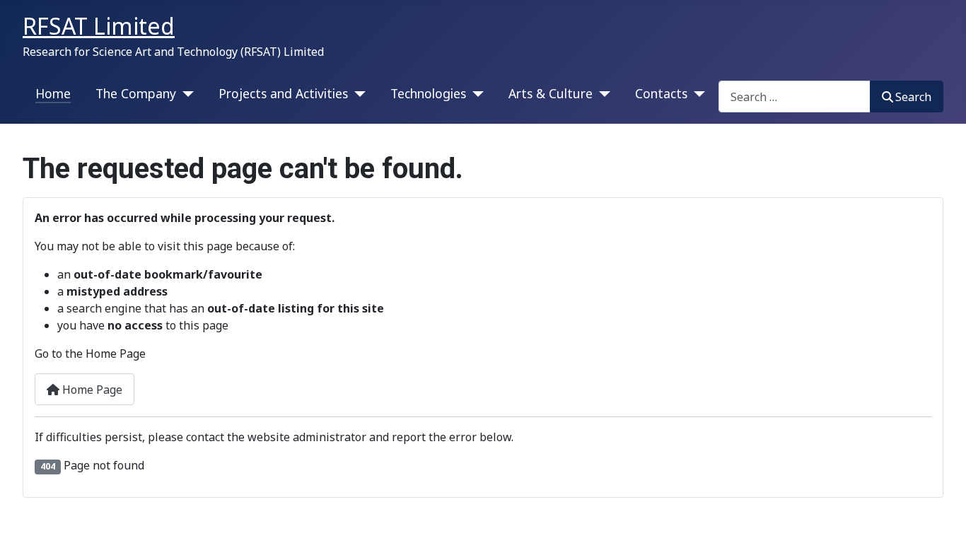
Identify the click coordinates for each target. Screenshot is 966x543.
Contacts (661, 93)
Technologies (428, 93)
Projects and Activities (283, 93)
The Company (135, 93)
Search (913, 97)
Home (53, 93)
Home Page (90, 389)
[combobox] (794, 96)
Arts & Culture (550, 93)
